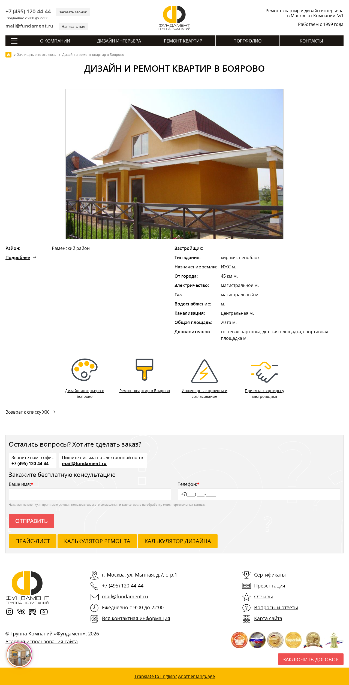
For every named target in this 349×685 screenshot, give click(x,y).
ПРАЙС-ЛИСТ (32, 541)
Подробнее (17, 257)
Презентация (269, 585)
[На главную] (8, 54)
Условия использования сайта (41, 641)
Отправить (31, 521)
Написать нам (74, 26)
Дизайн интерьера (119, 41)
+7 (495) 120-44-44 (28, 11)
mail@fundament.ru (29, 26)
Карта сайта (268, 618)
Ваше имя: (21, 484)
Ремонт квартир (183, 41)
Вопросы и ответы (276, 607)
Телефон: (189, 484)
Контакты (311, 41)
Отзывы (263, 596)
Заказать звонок (73, 12)
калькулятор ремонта (97, 541)
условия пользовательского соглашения (88, 504)
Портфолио (247, 41)
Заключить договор (311, 659)
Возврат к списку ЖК (27, 412)
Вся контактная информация (136, 618)
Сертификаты (270, 574)
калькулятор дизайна (178, 541)
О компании (55, 41)
